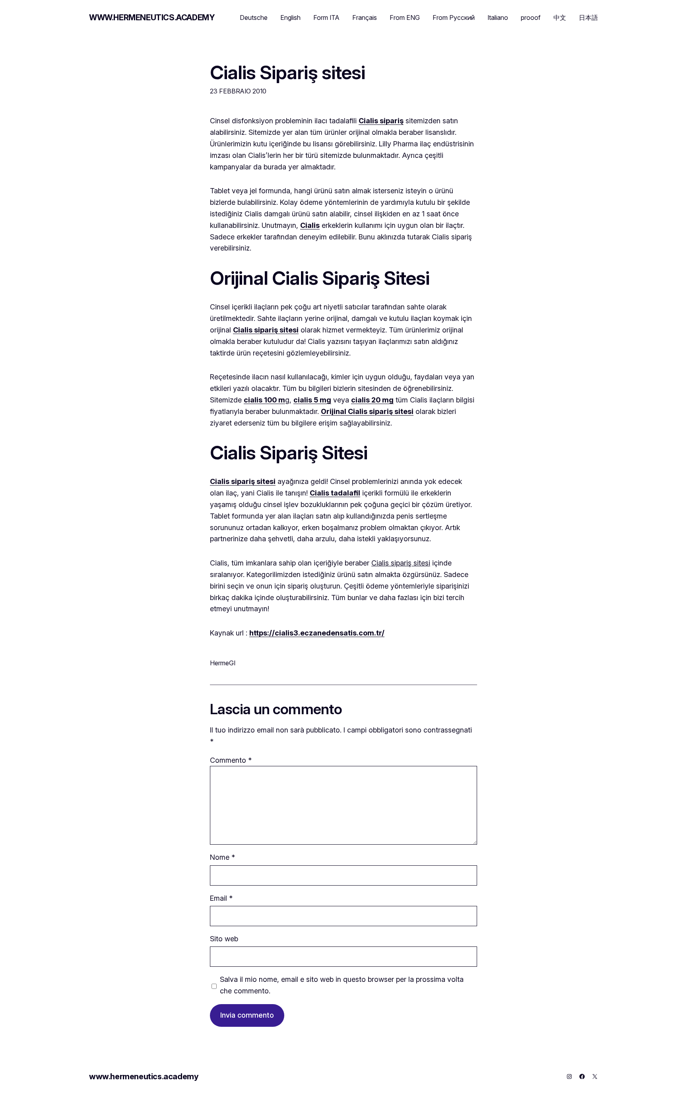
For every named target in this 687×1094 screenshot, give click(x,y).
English (290, 17)
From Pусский (454, 17)
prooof (531, 17)
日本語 (588, 17)
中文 (559, 17)
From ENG (405, 17)
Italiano (497, 17)
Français (364, 17)
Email (221, 898)
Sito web (224, 939)
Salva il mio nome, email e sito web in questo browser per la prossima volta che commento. (342, 985)
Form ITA (326, 17)
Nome (222, 857)
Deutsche (254, 17)
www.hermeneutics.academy (152, 17)
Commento (231, 760)
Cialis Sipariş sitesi (287, 72)
